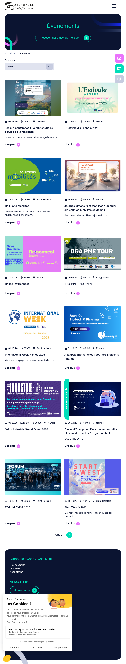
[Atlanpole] (19, 6)
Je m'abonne (22, 590)
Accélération (16, 572)
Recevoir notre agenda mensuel (59, 38)
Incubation (15, 568)
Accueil (8, 54)
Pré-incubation (17, 565)
